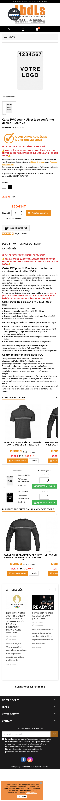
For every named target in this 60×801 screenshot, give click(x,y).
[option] (17, 632)
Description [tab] (9, 243)
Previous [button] (49, 589)
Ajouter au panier (38, 213)
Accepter (22, 797)
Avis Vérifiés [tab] (9, 248)
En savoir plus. (31, 793)
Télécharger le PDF (15, 228)
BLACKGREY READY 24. (18, 176)
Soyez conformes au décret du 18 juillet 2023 (42, 616)
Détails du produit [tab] (31, 243)
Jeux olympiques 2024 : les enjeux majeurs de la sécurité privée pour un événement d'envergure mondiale (15, 623)
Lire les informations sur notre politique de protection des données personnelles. (23, 750)
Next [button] (54, 589)
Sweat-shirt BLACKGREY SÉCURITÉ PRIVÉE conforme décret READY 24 (23, 557)
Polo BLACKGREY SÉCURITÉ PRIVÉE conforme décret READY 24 (23, 443)
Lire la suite (10, 664)
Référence (6, 127)
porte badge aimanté (49, 386)
